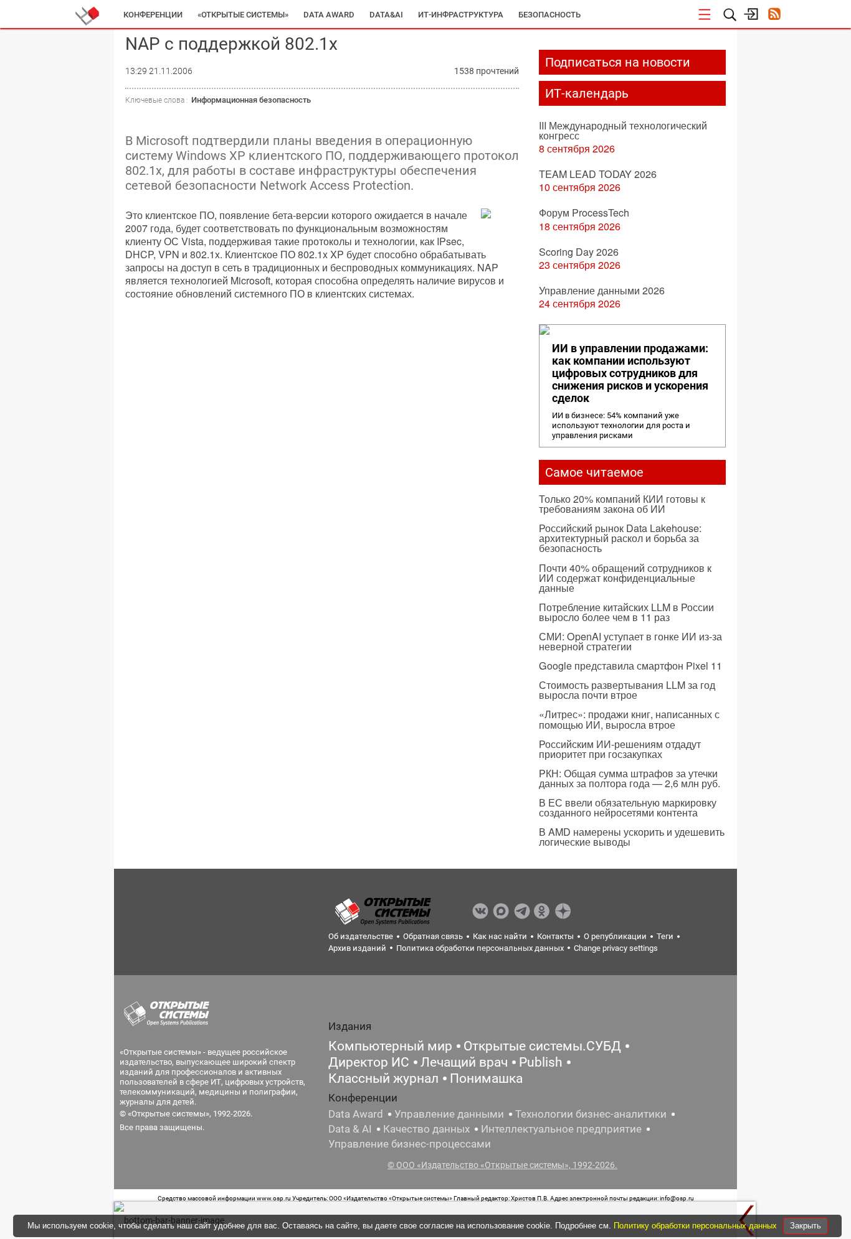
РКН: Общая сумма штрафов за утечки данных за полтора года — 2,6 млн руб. (629, 778)
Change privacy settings (616, 948)
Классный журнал (383, 1078)
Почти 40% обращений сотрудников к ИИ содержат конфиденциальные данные (625, 578)
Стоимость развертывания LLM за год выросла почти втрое (627, 690)
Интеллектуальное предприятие (561, 1129)
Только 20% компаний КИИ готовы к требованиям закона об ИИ (622, 504)
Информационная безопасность (251, 100)
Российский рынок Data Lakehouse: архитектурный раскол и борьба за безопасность (620, 538)
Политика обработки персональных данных (480, 948)
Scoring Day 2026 (579, 252)
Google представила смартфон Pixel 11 (630, 665)
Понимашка (486, 1078)
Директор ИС (368, 1062)
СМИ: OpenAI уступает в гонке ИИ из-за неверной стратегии (630, 641)
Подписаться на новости (617, 62)
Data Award (355, 1114)
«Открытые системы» (242, 14)
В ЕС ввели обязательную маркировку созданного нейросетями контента (627, 807)
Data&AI (386, 14)
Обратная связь (433, 936)
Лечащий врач (464, 1062)
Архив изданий (357, 948)
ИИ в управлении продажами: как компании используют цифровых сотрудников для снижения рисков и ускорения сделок (630, 373)
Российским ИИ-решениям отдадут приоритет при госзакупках (620, 749)
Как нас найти (500, 936)
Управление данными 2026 (602, 290)
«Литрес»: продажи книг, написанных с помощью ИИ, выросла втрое (629, 719)
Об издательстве (360, 936)
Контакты (555, 936)
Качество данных (426, 1129)
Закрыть (805, 1225)
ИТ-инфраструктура (460, 14)
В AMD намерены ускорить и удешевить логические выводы (632, 837)
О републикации (615, 936)
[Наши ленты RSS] (774, 15)
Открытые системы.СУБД (542, 1046)
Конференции (153, 14)
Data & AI (350, 1129)
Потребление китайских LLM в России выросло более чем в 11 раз (626, 612)
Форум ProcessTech (584, 212)
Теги (665, 936)
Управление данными (449, 1114)
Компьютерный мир (390, 1046)
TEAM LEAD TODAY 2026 (598, 174)
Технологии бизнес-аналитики (591, 1114)
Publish (541, 1062)
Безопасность (549, 14)
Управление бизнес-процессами (409, 1144)
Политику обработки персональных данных (696, 1225)
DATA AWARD (328, 14)
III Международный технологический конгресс (623, 130)
